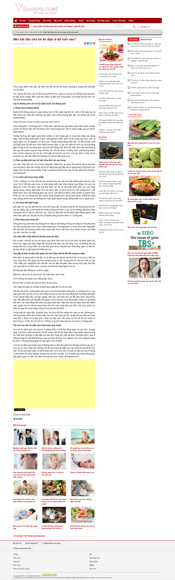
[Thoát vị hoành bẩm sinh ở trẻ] (82, 461)
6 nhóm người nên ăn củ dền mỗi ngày (110, 99)
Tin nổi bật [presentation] (147, 39)
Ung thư (16, 561)
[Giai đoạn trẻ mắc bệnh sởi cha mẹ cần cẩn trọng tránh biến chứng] (25, 461)
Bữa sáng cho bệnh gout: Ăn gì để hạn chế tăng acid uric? (111, 114)
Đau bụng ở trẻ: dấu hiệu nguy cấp (25, 527)
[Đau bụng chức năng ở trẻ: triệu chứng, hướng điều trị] (25, 488)
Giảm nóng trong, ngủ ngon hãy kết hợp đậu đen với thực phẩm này (110, 164)
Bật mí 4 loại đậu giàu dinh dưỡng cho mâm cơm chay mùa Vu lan (110, 83)
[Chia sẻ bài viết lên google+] (94, 43)
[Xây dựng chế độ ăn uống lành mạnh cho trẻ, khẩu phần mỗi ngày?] (54, 488)
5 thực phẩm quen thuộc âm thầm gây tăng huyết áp (110, 106)
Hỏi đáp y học (103, 20)
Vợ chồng (90, 20)
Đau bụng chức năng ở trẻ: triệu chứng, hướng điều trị (24, 500)
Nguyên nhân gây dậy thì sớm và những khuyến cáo (25, 449)
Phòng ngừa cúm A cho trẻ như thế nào (52, 473)
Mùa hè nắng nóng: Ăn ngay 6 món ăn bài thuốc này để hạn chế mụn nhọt (111, 173)
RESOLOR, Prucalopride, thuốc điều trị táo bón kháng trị (111, 206)
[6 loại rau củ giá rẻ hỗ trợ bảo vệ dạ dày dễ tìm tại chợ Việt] (145, 158)
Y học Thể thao (119, 20)
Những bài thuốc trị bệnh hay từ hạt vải (111, 231)
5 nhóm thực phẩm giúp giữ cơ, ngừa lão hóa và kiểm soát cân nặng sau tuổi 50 (111, 66)
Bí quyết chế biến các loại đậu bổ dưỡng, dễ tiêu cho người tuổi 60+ (111, 122)
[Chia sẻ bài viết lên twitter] (91, 43)
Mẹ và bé (58, 20)
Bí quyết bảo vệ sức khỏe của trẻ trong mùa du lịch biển (82, 449)
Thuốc (81, 20)
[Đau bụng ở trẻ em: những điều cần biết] (82, 488)
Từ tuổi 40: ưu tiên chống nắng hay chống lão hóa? (146, 81)
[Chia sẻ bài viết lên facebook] (88, 43)
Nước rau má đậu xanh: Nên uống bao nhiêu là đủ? (110, 130)
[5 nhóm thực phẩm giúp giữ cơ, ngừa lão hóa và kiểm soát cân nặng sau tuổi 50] (111, 53)
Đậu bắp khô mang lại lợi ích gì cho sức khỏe (144, 144)
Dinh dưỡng (69, 20)
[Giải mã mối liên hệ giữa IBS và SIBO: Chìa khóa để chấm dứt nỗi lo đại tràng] (145, 240)
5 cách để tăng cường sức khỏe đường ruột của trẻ (52, 527)
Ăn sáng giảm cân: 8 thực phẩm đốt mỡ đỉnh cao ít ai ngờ (143, 200)
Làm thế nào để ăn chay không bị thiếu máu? (111, 92)
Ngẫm (91, 565)
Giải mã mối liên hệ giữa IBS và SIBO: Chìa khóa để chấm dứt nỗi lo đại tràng (143, 254)
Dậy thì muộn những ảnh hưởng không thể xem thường (54, 449)
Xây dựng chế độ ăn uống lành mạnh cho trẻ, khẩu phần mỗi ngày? (54, 501)
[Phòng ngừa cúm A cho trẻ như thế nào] (54, 461)
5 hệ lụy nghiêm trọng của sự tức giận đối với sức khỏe (144, 282)
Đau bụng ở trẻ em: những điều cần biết (80, 500)
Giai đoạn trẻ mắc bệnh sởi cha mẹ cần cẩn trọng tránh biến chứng (24, 474)
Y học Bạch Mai (21, 32)
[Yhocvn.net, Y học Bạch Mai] (36, 16)
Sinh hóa (16, 565)
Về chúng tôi (32, 543)
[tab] (133, 39)
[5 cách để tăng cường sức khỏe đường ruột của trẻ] (54, 515)
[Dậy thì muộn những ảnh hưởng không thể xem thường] (54, 437)
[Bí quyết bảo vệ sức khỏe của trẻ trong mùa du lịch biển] (82, 437)
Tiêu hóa (16, 558)
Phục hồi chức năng (21, 568)
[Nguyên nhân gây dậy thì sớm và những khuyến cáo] (25, 437)
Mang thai (93, 561)
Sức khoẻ (47, 20)
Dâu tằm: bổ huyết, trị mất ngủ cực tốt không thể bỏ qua (111, 192)
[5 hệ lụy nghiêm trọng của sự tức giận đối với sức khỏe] (145, 268)
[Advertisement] (54, 65)
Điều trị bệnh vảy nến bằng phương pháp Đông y (109, 214)
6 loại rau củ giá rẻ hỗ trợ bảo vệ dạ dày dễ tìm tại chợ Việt (145, 172)
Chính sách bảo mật (22, 548)
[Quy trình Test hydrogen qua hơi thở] (145, 214)
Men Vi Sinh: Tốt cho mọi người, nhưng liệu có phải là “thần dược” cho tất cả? (111, 222)
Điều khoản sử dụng (52, 543)
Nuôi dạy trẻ (94, 558)
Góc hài (92, 568)
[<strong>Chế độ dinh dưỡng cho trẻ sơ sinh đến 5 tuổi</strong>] (82, 515)
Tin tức (22, 20)
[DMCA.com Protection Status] (49, 576)
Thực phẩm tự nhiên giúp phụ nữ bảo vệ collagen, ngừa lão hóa (58, 26)
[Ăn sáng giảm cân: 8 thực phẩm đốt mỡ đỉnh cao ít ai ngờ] (145, 186)
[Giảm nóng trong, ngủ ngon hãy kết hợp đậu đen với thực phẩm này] (111, 150)
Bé (40, 32)
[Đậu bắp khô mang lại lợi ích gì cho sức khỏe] (145, 130)
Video (130, 20)
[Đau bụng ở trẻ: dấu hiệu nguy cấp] (25, 515)
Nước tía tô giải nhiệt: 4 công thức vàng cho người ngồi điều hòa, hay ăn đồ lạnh (110, 183)
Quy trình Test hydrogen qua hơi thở (142, 227)
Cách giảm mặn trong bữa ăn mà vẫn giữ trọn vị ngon (110, 75)
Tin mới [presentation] (134, 39)
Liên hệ (18, 543)
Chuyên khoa (34, 20)
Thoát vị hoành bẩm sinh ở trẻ (82, 472)
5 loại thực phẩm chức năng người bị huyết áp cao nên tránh (110, 199)
